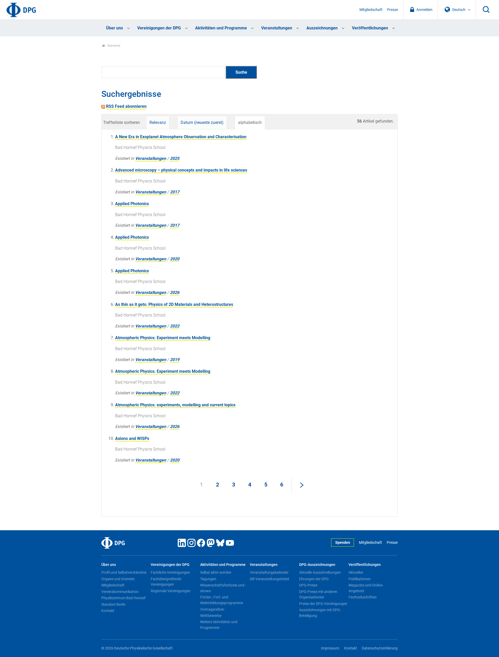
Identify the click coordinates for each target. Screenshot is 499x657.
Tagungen (208, 579)
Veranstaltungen (276, 28)
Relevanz (157, 122)
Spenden (342, 542)
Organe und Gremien (118, 579)
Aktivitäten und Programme (221, 28)
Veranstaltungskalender (269, 572)
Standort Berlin (113, 604)
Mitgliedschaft (371, 10)
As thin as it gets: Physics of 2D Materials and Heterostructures (174, 304)
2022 (174, 326)
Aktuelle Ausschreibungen (320, 572)
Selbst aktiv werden (215, 572)
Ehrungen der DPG (314, 579)
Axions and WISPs (132, 438)
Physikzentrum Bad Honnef (123, 598)
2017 (174, 191)
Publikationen (360, 579)
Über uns (114, 28)
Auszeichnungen (322, 28)
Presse (392, 10)
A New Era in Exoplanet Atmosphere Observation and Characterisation (180, 136)
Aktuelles (356, 572)
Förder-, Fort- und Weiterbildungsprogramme (221, 600)
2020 (174, 258)
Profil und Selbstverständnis (124, 572)
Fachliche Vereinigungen (170, 572)
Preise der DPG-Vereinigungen (323, 604)
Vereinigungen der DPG (159, 28)
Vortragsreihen (212, 609)
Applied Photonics (132, 203)
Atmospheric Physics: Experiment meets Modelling (162, 337)
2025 (174, 158)
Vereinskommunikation (120, 592)
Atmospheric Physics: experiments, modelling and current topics (175, 404)
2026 (174, 292)
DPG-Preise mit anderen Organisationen (318, 594)
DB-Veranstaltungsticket (269, 579)
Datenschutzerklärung (380, 648)
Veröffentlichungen (370, 28)
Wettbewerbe (210, 616)
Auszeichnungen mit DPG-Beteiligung (320, 613)
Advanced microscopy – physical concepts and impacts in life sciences (181, 170)
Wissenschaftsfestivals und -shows (223, 588)
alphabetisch (250, 122)
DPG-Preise (308, 585)
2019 (174, 359)
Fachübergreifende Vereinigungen (166, 582)
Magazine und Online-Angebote (366, 588)
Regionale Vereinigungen (171, 591)
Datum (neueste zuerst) (202, 122)
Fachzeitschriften (363, 597)
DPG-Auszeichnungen (317, 565)
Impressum (330, 648)
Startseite (113, 45)
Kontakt (107, 611)
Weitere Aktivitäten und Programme (218, 625)
